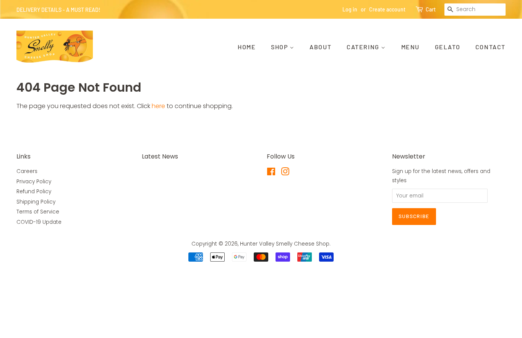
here (158, 106)
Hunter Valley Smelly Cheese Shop (284, 243)
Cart (431, 9)
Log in (349, 9)
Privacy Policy (33, 181)
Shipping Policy (35, 201)
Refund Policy (33, 191)
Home (247, 46)
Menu (410, 46)
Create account (387, 9)
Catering (364, 46)
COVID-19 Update (39, 222)
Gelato (447, 46)
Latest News (160, 156)
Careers (26, 171)
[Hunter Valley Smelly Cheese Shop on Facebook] (271, 173)
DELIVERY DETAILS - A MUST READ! (58, 9)
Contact (490, 46)
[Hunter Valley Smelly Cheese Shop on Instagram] (285, 173)
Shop (280, 46)
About (320, 46)
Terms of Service (37, 211)
